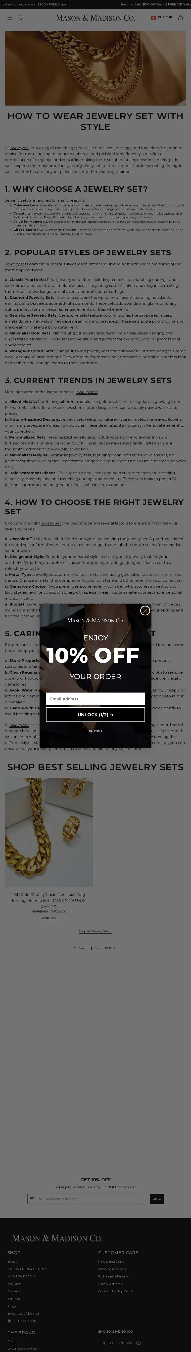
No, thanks (95, 730)
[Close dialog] (145, 610)
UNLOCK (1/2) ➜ (95, 714)
